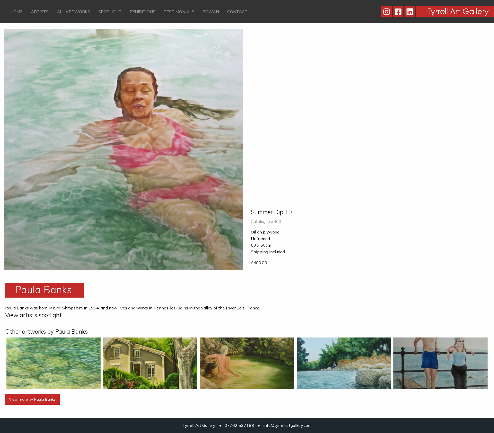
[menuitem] (16, 11)
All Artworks (73, 11)
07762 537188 (239, 425)
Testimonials (179, 11)
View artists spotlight (33, 315)
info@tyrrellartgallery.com (287, 425)
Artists (40, 11)
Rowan (210, 11)
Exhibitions (142, 11)
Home (16, 11)
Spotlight (109, 11)
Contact (237, 11)
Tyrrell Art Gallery (198, 425)
